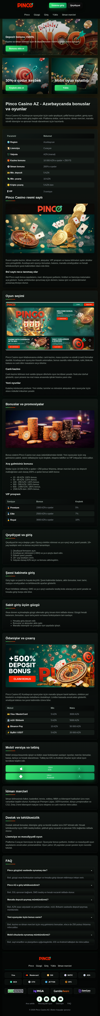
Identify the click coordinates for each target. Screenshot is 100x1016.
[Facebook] (39, 999)
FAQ (69, 1003)
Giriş (46, 15)
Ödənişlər (60, 1003)
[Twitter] (53, 999)
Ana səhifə (30, 1003)
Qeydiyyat (75, 5)
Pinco (27, 15)
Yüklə (55, 15)
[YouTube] (60, 999)
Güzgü (37, 15)
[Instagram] (46, 999)
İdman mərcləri (69, 15)
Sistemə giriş (57, 5)
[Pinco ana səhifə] (32, 5)
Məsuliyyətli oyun (45, 1003)
